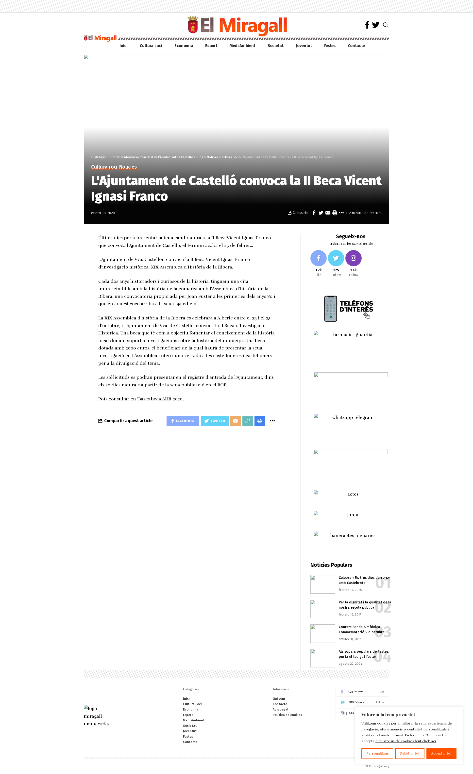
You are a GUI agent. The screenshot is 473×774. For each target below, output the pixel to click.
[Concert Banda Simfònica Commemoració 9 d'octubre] (322, 633)
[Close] (458, 711)
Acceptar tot (441, 753)
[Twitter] (376, 25)
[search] (385, 25)
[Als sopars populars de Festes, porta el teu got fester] (322, 658)
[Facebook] (367, 25)
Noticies (128, 167)
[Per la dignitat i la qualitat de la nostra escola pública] (322, 609)
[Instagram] (353, 263)
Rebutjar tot (410, 753)
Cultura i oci (104, 167)
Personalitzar (377, 753)
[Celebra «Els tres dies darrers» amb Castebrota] (322, 584)
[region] (409, 735)
